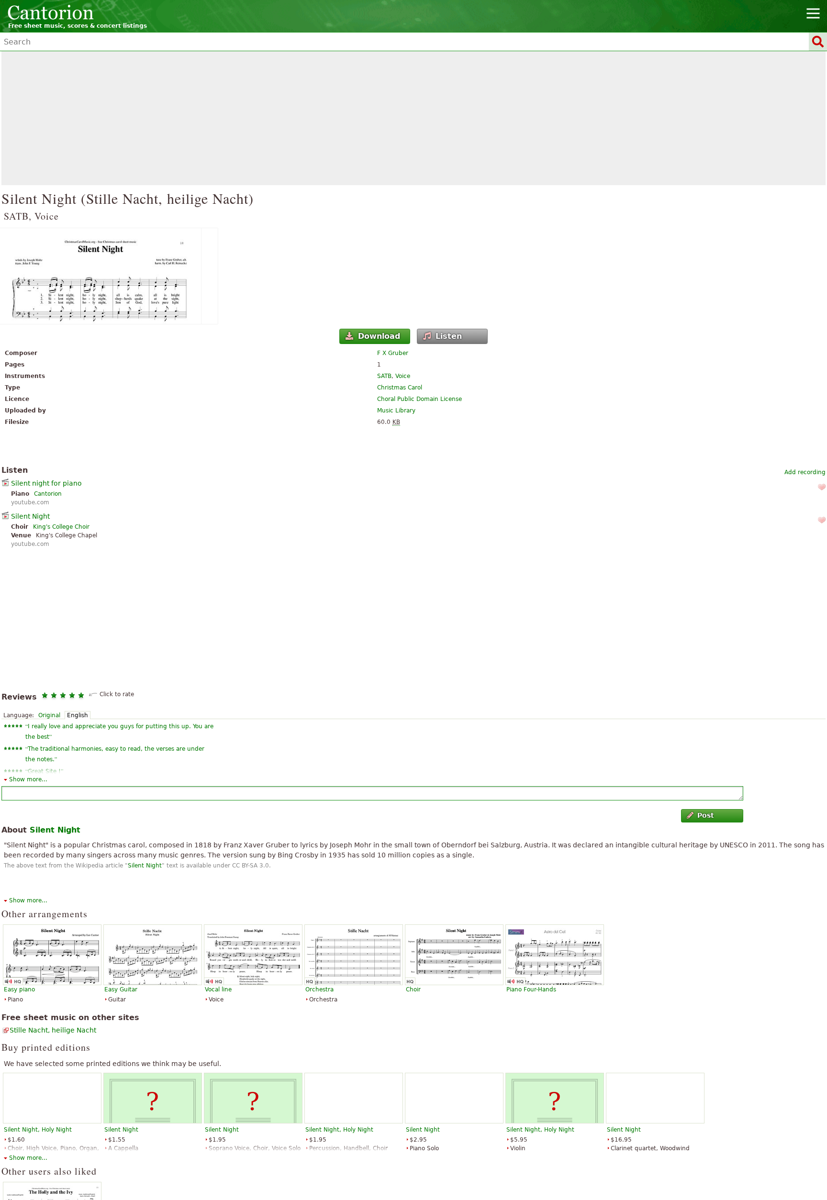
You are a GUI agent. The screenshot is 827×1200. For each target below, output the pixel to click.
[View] (413, 276)
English (77, 715)
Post (705, 815)
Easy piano (19, 989)
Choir (413, 989)
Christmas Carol (399, 387)
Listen (449, 336)
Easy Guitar (120, 989)
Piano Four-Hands (531, 989)
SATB (384, 376)
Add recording (805, 472)
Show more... (28, 779)
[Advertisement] (413, 118)
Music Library (396, 410)
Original (49, 715)
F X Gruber (392, 353)
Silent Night (30, 516)
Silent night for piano (46, 483)
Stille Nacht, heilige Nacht (53, 1030)
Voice (402, 376)
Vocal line (218, 989)
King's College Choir (61, 526)
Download (379, 336)
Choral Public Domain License (419, 399)
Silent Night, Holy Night (38, 1129)
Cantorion (48, 493)
